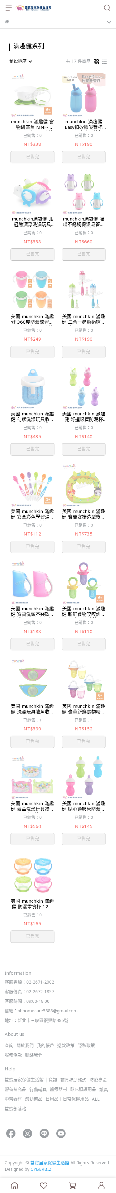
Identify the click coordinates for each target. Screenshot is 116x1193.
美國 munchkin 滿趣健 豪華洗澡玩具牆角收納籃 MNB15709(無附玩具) (32, 807)
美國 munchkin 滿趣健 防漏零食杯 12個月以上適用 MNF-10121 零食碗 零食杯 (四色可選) (32, 904)
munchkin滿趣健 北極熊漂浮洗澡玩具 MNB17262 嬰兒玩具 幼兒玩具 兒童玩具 (32, 222)
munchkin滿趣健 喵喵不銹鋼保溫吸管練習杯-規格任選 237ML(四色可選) (84, 222)
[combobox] (20, 61)
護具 (103, 1090)
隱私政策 (86, 1045)
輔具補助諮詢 (73, 1080)
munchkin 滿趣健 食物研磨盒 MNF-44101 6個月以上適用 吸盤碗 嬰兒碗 (32, 125)
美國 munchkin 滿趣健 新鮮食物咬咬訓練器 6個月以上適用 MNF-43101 (83, 612)
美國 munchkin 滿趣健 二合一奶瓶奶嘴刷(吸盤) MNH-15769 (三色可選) (83, 320)
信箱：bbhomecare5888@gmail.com (41, 1011)
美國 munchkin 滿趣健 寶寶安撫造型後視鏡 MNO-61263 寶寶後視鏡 (83, 514)
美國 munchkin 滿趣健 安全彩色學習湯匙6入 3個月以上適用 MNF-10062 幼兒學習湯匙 (32, 514)
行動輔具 (38, 1090)
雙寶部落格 (15, 1109)
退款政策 (66, 1045)
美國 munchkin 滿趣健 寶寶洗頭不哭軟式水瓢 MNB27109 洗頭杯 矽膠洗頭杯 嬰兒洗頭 (32, 612)
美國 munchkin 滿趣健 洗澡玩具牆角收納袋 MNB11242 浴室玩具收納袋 (32, 709)
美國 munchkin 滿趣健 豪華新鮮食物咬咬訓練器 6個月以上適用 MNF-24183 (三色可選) (83, 709)
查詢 (9, 1045)
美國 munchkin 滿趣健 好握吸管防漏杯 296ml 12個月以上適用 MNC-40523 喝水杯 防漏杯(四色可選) (83, 417)
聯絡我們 (33, 1055)
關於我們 (25, 1045)
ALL (96, 1099)
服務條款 (13, 1055)
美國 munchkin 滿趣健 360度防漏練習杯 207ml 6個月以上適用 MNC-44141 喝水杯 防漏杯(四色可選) (32, 320)
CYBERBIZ (41, 1169)
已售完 (32, 157)
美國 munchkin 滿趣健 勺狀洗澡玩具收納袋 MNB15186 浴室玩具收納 (32, 417)
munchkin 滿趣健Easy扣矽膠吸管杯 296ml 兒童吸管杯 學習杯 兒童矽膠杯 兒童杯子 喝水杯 (83, 125)
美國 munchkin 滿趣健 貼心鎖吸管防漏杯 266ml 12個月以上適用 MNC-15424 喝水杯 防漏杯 (83, 807)
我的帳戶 (45, 1045)
